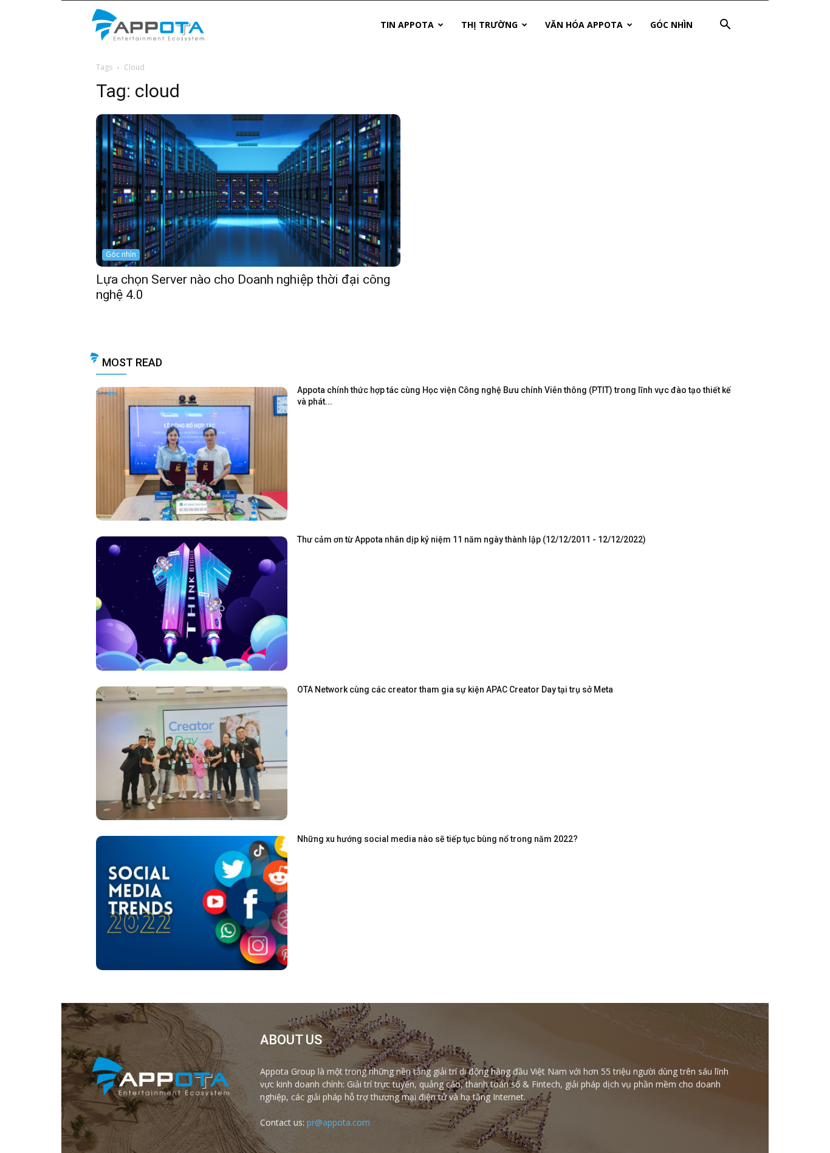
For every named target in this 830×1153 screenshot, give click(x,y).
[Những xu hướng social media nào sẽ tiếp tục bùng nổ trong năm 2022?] (191, 903)
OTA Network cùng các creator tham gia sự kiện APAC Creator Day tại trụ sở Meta (455, 689)
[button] (724, 26)
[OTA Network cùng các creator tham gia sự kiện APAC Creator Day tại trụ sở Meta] (191, 753)
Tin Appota (407, 24)
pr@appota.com (338, 1122)
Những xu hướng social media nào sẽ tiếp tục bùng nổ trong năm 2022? (437, 839)
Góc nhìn (671, 24)
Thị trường (489, 24)
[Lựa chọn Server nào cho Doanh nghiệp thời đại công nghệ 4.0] (248, 190)
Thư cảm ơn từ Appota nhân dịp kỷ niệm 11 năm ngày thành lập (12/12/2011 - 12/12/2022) (471, 539)
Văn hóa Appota (584, 24)
